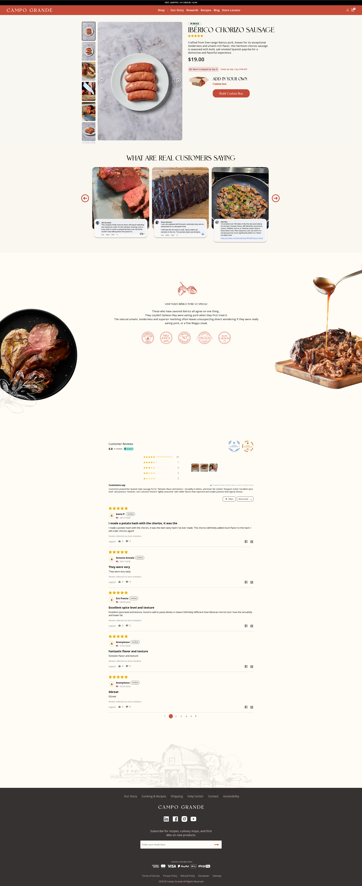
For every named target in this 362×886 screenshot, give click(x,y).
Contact (213, 796)
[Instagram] (185, 819)
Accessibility (231, 796)
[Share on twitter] (251, 541)
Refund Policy (188, 875)
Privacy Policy (170, 875)
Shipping (177, 796)
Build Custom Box (231, 93)
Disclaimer (203, 875)
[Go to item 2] (204, 468)
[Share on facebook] (246, 541)
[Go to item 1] (195, 468)
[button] (352, 10)
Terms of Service (151, 875)
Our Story (130, 796)
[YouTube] (194, 819)
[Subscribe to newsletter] (216, 844)
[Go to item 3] (213, 468)
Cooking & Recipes (154, 796)
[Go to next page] (196, 716)
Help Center (195, 796)
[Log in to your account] (347, 10)
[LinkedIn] (167, 819)
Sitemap (217, 875)
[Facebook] (176, 819)
